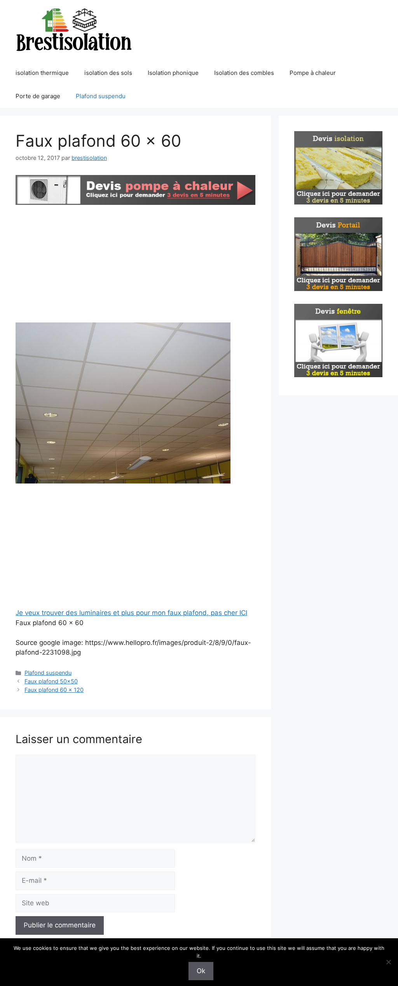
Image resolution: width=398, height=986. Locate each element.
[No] (388, 962)
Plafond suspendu (101, 96)
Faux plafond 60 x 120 (54, 689)
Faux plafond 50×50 (51, 681)
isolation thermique (42, 72)
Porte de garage (38, 96)
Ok (201, 971)
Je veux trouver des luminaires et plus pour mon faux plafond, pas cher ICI (131, 613)
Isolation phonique (173, 72)
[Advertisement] (135, 265)
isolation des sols (108, 72)
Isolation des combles (244, 72)
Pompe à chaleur (313, 72)
